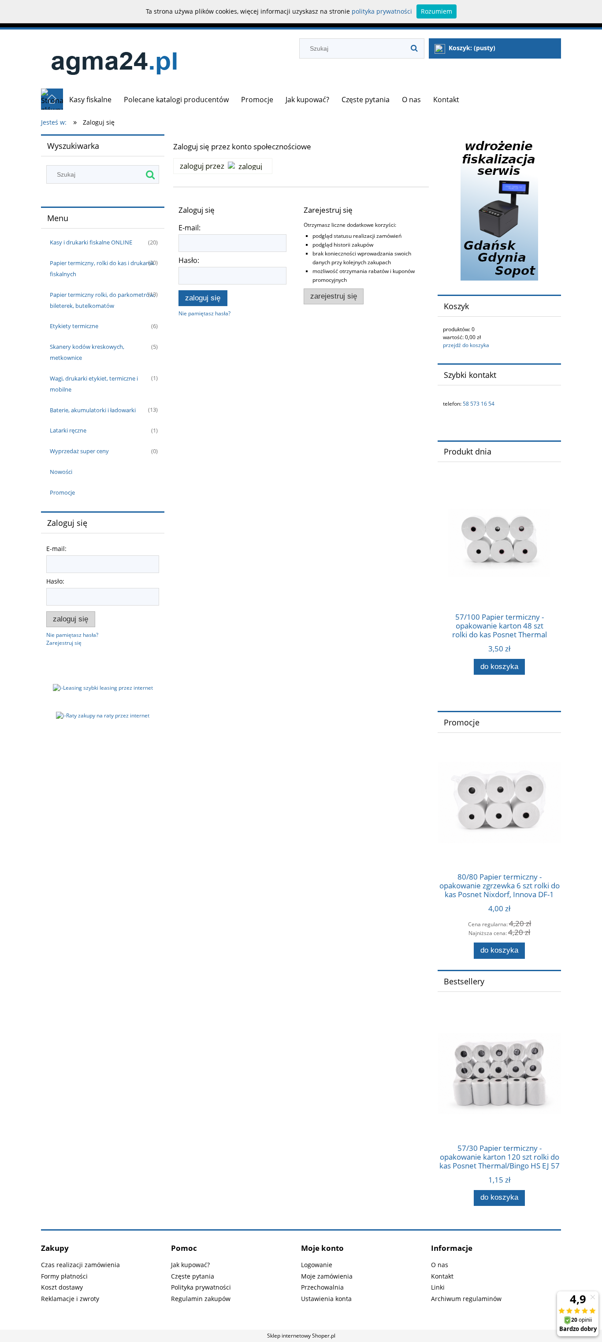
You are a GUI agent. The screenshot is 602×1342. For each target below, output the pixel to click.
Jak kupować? (190, 1265)
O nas (439, 1265)
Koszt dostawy (62, 1287)
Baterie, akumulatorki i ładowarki (93, 410)
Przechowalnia (322, 1287)
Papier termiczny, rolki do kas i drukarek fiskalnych (102, 268)
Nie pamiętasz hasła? (204, 313)
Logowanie (316, 1265)
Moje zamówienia (327, 1276)
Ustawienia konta (326, 1298)
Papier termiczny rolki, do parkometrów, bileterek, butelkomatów (102, 300)
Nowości (61, 472)
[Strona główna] (114, 59)
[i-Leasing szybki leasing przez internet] (103, 687)
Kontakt (442, 1276)
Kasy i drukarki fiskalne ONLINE (91, 242)
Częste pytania (192, 1276)
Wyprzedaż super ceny (79, 451)
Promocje (62, 492)
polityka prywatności (382, 11)
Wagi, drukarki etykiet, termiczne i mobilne (94, 383)
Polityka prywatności (201, 1287)
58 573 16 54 (478, 403)
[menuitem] (90, 100)
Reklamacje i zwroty (70, 1298)
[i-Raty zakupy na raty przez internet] (102, 715)
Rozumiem (436, 11)
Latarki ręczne (68, 430)
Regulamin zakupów (200, 1298)
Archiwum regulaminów (466, 1298)
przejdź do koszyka (466, 345)
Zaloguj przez (202, 166)
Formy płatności (64, 1276)
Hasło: (55, 581)
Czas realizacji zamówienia (80, 1265)
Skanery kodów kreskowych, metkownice (87, 352)
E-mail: (56, 548)
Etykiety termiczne (74, 326)
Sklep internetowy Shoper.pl (301, 1335)
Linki (438, 1287)
